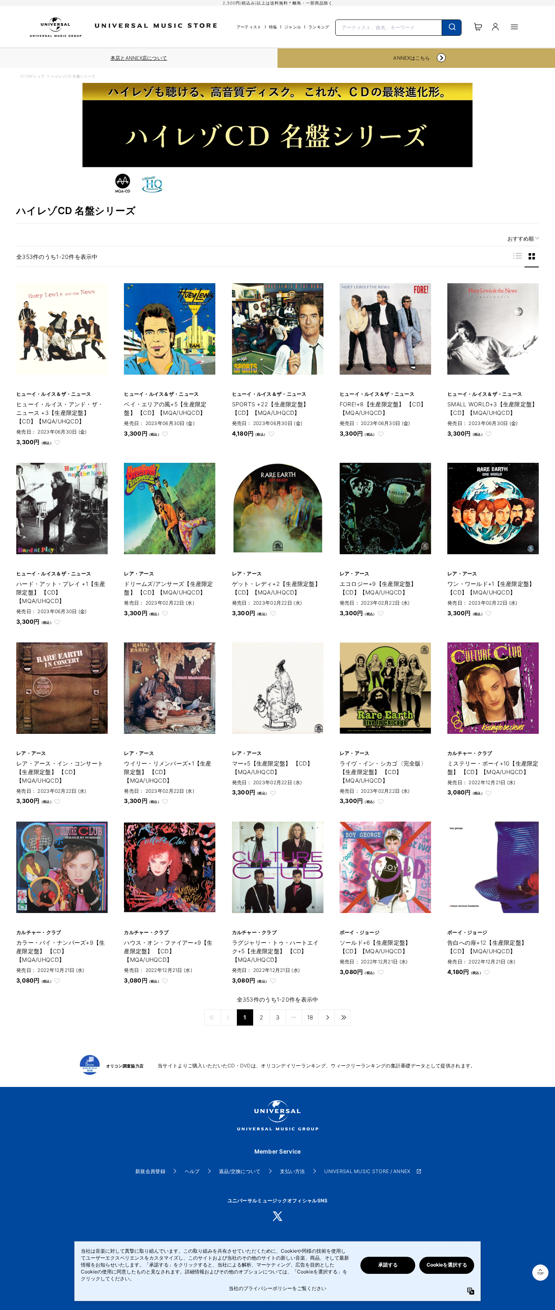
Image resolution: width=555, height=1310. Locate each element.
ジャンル (292, 26)
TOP (540, 1273)
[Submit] (451, 28)
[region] (139, 58)
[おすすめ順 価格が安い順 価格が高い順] (520, 239)
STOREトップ (32, 76)
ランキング (318, 26)
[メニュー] (514, 27)
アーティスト (249, 26)
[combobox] (398, 27)
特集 (273, 26)
